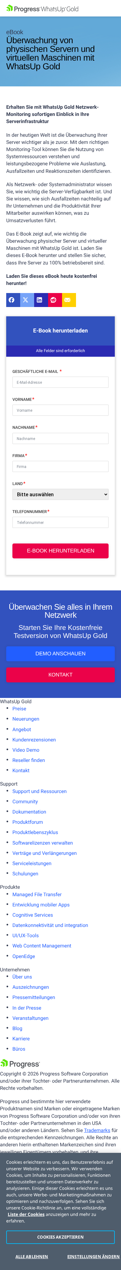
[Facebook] (13, 300)
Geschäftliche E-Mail (35, 371)
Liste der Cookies (26, 1214)
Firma (18, 456)
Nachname (23, 427)
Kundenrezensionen (34, 740)
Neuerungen (25, 719)
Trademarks (97, 1130)
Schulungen (25, 874)
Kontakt (20, 770)
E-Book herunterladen (60, 551)
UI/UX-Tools (25, 935)
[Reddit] (55, 300)
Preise (19, 709)
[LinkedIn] (41, 300)
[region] (60, 1211)
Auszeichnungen (30, 987)
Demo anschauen (60, 654)
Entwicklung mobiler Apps (41, 905)
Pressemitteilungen (33, 997)
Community (25, 802)
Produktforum (27, 822)
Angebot (21, 729)
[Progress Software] (20, 1067)
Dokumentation (29, 812)
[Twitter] (27, 300)
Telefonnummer (29, 512)
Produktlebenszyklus (35, 832)
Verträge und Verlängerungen (44, 853)
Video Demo (25, 750)
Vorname (22, 399)
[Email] (69, 300)
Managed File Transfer (37, 894)
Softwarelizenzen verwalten (42, 843)
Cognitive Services (32, 915)
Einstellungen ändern (91, 1256)
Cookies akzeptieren (60, 1237)
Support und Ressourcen (39, 791)
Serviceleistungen (32, 863)
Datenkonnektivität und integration (50, 925)
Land (17, 484)
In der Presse (26, 1008)
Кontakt (60, 675)
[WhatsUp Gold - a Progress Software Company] (60, 8)
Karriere (21, 1039)
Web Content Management (41, 946)
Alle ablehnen (32, 1256)
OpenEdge (23, 956)
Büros (18, 1049)
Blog (17, 1028)
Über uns (22, 977)
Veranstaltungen (30, 1018)
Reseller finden (28, 760)
